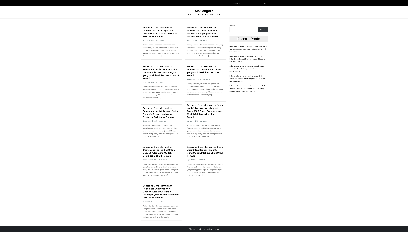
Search (232, 25)
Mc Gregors (204, 11)
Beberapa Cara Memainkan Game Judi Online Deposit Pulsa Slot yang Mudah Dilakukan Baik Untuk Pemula (205, 151)
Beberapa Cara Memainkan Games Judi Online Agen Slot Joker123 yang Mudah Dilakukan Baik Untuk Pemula (160, 32)
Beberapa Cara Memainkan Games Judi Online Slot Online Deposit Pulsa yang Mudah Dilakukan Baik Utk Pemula (159, 151)
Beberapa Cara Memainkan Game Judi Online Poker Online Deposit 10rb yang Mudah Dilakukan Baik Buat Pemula (247, 59)
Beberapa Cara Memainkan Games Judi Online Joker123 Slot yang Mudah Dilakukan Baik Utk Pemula (204, 71)
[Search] (265, 3)
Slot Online (160, 40)
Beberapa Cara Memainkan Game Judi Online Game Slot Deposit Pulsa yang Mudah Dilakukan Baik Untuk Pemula (247, 79)
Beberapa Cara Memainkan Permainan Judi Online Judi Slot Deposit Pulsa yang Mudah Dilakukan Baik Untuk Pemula (248, 49)
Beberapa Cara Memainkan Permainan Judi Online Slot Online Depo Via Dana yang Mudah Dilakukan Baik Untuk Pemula (160, 113)
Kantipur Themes (212, 229)
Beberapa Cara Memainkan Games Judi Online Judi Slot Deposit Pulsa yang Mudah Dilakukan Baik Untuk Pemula (202, 32)
